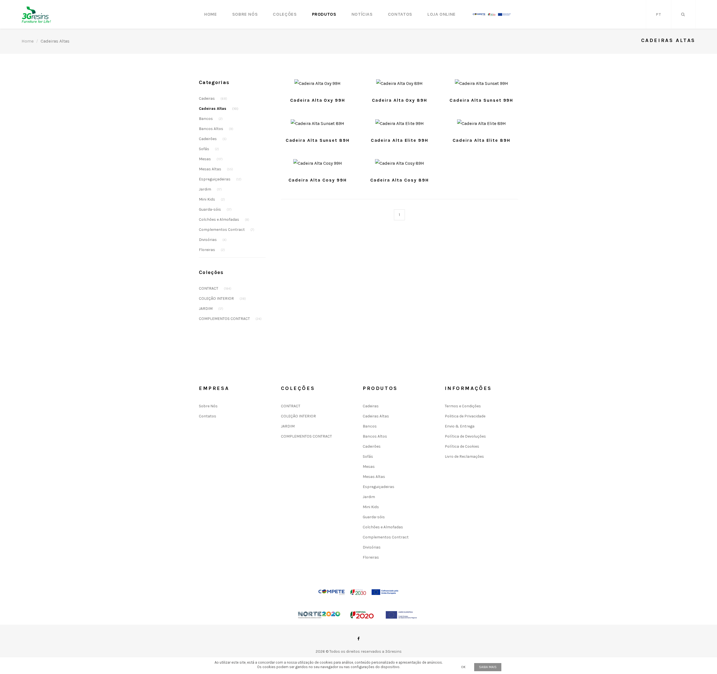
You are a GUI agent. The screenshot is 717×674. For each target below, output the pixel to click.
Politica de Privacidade (465, 416)
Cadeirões (213, 138)
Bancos (211, 118)
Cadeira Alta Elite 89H (481, 140)
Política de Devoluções (465, 436)
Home (210, 14)
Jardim (210, 189)
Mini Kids (212, 199)
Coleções (285, 14)
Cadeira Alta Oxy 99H (317, 100)
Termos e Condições (463, 406)
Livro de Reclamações (464, 456)
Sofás (209, 149)
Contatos (400, 14)
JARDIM (211, 308)
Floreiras (212, 249)
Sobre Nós (245, 14)
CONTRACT (215, 288)
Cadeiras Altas (218, 108)
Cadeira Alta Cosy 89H (399, 180)
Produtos (324, 14)
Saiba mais (488, 667)
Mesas (211, 159)
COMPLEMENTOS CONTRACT (230, 318)
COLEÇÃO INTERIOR (222, 298)
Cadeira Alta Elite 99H (399, 140)
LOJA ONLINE (441, 14)
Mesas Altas (216, 169)
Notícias (362, 14)
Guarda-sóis (215, 209)
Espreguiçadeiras (220, 179)
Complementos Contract (226, 229)
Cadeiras (213, 98)
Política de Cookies (462, 446)
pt (658, 14)
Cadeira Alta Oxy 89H (399, 100)
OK (463, 667)
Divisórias (213, 239)
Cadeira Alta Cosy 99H (317, 180)
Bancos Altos (216, 128)
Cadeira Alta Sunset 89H (318, 140)
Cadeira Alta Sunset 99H (481, 100)
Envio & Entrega (459, 426)
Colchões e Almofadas (224, 219)
